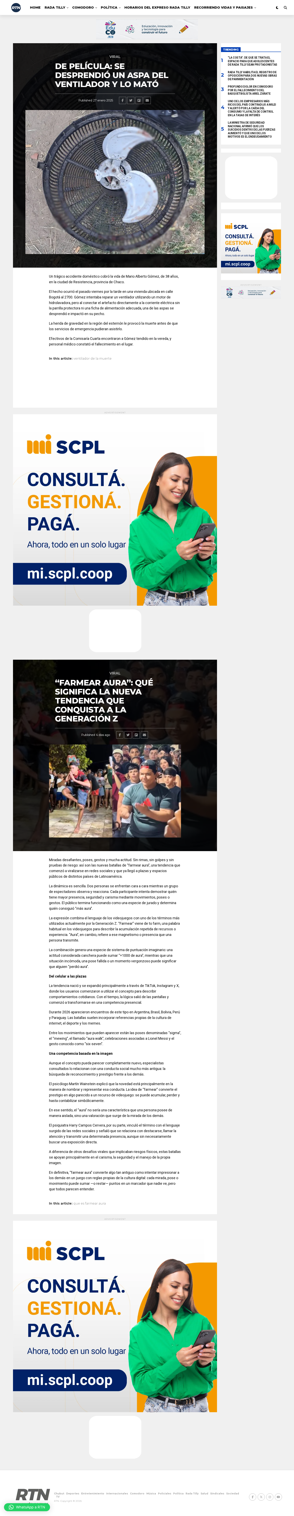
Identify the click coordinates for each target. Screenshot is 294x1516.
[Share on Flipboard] (139, 100)
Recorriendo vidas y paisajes (223, 7)
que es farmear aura (89, 1203)
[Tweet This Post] (130, 100)
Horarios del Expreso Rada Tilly (157, 7)
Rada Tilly (55, 7)
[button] (27, 1507)
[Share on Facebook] (122, 100)
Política (109, 7)
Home (35, 7)
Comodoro (83, 7)
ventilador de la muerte (92, 358)
